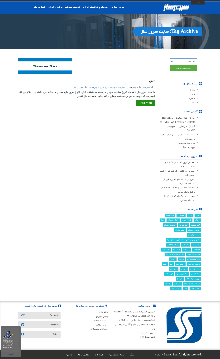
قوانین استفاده (101, 320)
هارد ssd (168, 283)
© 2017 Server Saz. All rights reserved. (178, 354)
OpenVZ (181, 215)
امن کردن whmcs (194, 230)
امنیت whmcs (179, 230)
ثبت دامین (186, 249)
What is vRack (173, 220)
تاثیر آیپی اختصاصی (173, 244)
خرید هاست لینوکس (193, 259)
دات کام (181, 259)
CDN (198, 215)
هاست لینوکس (195, 288)
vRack (197, 220)
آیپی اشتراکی (183, 225)
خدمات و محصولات (99, 329)
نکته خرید (177, 283)
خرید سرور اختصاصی (193, 254)
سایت (164, 264)
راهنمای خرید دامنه (194, 264)
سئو (171, 264)
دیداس (173, 259)
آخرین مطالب (102, 325)
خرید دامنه (176, 249)
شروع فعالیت (94, 87)
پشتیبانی (197, 2)
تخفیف (192, 102)
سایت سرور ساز (124, 87)
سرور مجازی (117, 7)
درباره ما (99, 354)
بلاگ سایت (185, 244)
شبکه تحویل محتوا (182, 273)
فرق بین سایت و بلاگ (193, 278)
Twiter (55, 334)
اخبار (193, 94)
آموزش (192, 90)
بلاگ (132, 354)
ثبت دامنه (39, 7)
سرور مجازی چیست (186, 143)
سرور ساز (146, 87)
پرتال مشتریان (116, 354)
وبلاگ (185, 288)
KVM (190, 215)
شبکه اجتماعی (195, 273)
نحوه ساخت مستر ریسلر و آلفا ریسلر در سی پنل (178, 136)
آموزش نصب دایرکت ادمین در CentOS (181, 128)
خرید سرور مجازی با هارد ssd (174, 254)
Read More (145, 103)
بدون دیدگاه (78, 87)
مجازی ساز (180, 278)
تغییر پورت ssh (188, 147)
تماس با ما (83, 354)
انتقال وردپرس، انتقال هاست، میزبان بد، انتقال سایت (183, 239)
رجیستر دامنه (180, 264)
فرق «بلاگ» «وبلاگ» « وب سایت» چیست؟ (179, 164)
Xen (162, 220)
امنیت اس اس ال (194, 234)
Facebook (54, 315)
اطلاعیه (192, 98)
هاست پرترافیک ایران (95, 7)
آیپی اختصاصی (195, 225)
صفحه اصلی (102, 312)
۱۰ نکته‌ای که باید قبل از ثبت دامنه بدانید (177, 173)
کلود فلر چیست (175, 288)
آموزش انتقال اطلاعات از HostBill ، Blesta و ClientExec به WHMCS (177, 120)
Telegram (54, 324)
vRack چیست (186, 220)
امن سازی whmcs (170, 225)
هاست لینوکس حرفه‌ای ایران (64, 7)
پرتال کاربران (102, 316)
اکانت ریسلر (196, 244)
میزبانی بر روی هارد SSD (192, 283)
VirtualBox (170, 215)
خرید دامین (165, 249)
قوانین (69, 354)
